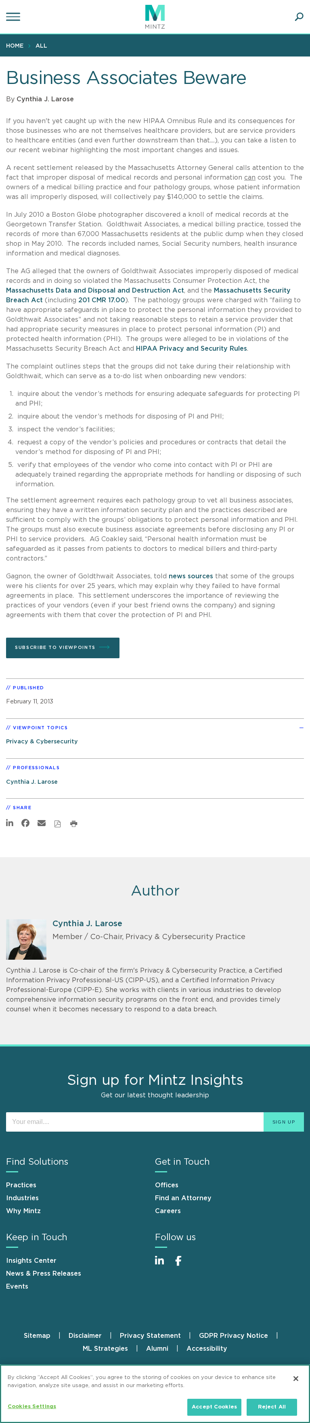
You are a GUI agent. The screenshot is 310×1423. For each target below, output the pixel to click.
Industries (22, 1198)
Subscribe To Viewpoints (55, 647)
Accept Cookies (214, 1407)
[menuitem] (16, 45)
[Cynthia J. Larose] (26, 939)
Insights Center (31, 1261)
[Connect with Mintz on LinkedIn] (163, 1265)
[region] (155, 1393)
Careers (168, 1211)
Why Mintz (23, 1211)
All (41, 46)
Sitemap (37, 1336)
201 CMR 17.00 (101, 300)
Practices (21, 1185)
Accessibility (206, 1349)
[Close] (296, 1378)
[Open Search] (299, 17)
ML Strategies (105, 1349)
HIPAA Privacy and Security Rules (191, 348)
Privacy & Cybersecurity (42, 742)
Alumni (157, 1349)
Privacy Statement (150, 1336)
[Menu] (14, 17)
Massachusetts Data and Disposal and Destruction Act (95, 290)
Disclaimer (85, 1336)
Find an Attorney (183, 1198)
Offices (166, 1185)
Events (17, 1286)
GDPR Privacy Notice (233, 1336)
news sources (191, 576)
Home (14, 46)
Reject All (272, 1407)
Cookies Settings (32, 1406)
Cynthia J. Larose (45, 99)
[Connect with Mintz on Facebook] (183, 1265)
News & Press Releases (43, 1273)
